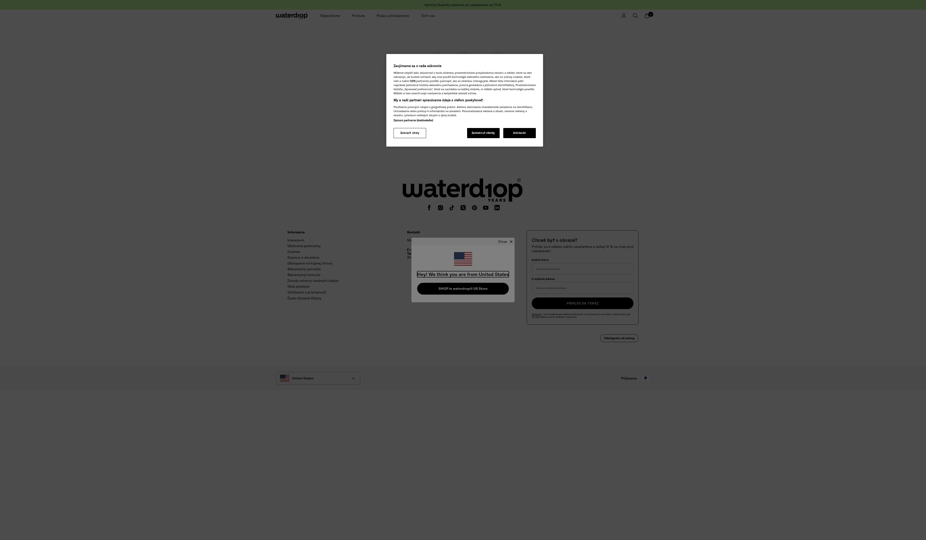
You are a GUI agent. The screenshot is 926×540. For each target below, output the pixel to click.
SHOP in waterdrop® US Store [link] (463, 288)
